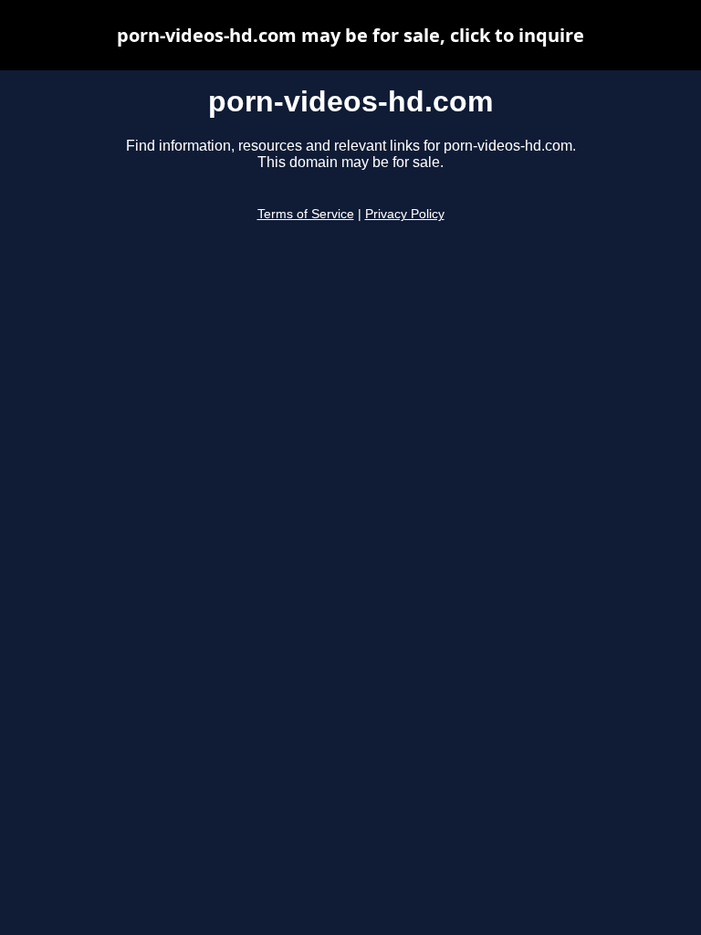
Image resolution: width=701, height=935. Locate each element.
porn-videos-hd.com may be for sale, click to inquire (350, 35)
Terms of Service (305, 214)
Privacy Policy (405, 214)
